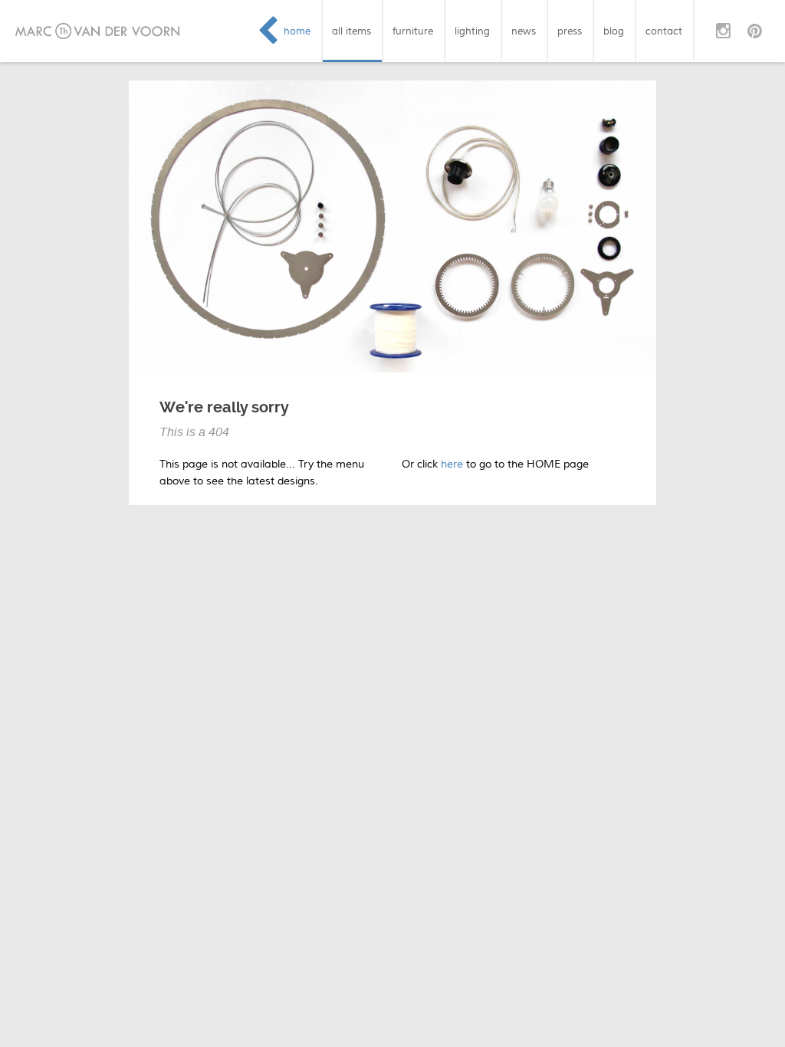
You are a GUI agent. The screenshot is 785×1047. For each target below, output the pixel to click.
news (523, 31)
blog (613, 31)
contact (663, 31)
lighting (472, 31)
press (569, 31)
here (452, 464)
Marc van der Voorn (97, 31)
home (297, 31)
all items (351, 31)
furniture (412, 31)
